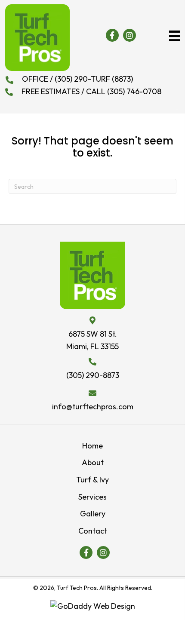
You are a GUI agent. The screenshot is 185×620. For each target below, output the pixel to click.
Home (92, 446)
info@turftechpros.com (92, 406)
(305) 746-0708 (133, 91)
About (93, 462)
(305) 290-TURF (83, 79)
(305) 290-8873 (92, 375)
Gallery (92, 514)
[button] (112, 35)
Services (92, 497)
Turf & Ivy (92, 480)
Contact (92, 531)
